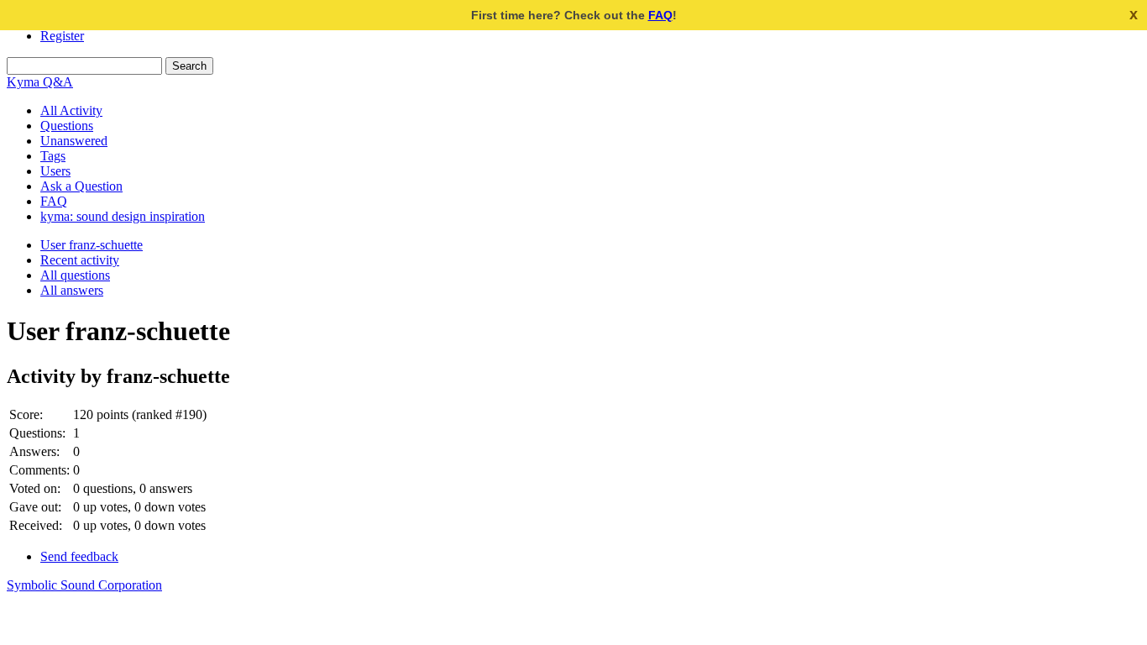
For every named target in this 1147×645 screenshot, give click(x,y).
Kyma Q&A (40, 82)
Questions (66, 125)
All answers (71, 290)
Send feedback (79, 556)
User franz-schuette (91, 245)
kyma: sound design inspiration (122, 216)
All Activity (71, 110)
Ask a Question (81, 186)
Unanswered (73, 141)
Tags (52, 156)
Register (62, 36)
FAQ (660, 15)
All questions (75, 275)
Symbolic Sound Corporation (84, 585)
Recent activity (79, 260)
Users (55, 171)
